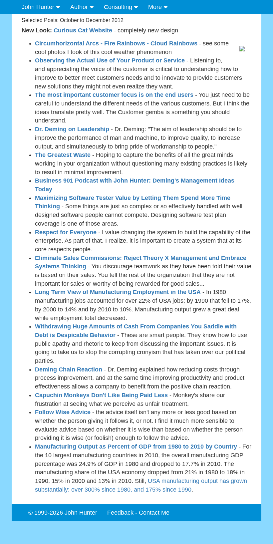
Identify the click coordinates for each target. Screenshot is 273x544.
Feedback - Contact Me (138, 512)
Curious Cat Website (83, 30)
